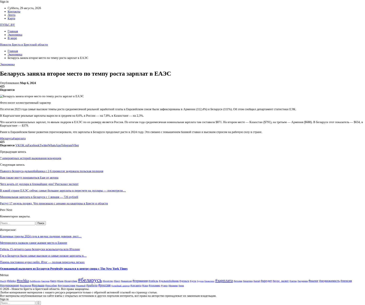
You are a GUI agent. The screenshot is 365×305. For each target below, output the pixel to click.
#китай (256, 281)
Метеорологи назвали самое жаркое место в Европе (33, 242)
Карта (11, 18)
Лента (11, 15)
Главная (13, 31)
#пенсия (346, 281)
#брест (117, 281)
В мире (12, 38)
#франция (173, 285)
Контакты (14, 11)
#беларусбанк (70, 281)
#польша (38, 285)
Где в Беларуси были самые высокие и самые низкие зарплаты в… (43, 255)
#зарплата (19, 138)
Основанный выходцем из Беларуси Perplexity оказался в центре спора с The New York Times (64, 268)
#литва (293, 281)
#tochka (23, 280)
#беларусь (6, 138)
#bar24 (3, 281)
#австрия (45, 281)
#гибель (153, 280)
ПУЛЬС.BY (7, 24)
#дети (193, 281)
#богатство (108, 281)
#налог (313, 281)
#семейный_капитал (120, 286)
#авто (53, 280)
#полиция (25, 285)
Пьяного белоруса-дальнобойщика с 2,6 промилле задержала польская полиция (51, 171)
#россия (104, 285)
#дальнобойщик (169, 280)
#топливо (154, 285)
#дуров (200, 281)
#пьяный (81, 285)
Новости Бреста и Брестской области (24, 44)
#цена (181, 285)
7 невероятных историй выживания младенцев (30, 158)
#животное (209, 281)
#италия (238, 281)
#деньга (184, 280)
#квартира (248, 281)
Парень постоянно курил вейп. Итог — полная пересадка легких (42, 262)
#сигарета (135, 285)
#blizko (11, 280)
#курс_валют (281, 280)
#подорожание (9, 285)
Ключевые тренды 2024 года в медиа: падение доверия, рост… (41, 236)
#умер (164, 285)
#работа (92, 285)
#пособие (51, 285)
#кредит (266, 281)
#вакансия (126, 281)
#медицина (303, 281)
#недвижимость (329, 280)
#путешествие (66, 285)
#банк (60, 281)
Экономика (15, 34)
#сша (145, 285)
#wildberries (35, 281)
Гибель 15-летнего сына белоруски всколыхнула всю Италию (40, 249)
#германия (140, 281)
